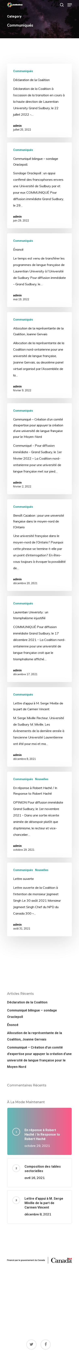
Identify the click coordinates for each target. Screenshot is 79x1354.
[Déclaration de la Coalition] (39, 100)
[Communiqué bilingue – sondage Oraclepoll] (39, 185)
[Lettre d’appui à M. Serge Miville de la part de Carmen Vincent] (39, 727)
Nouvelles (41, 779)
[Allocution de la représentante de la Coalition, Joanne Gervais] (39, 355)
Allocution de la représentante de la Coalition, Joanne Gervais (34, 1036)
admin (17, 125)
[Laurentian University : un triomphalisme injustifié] (39, 639)
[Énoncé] (39, 270)
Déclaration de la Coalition (27, 1002)
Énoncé (12, 1025)
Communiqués (23, 71)
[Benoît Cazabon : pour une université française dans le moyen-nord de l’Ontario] (39, 545)
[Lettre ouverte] (39, 899)
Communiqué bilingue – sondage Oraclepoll (32, 1013)
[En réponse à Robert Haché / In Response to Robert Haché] (39, 815)
